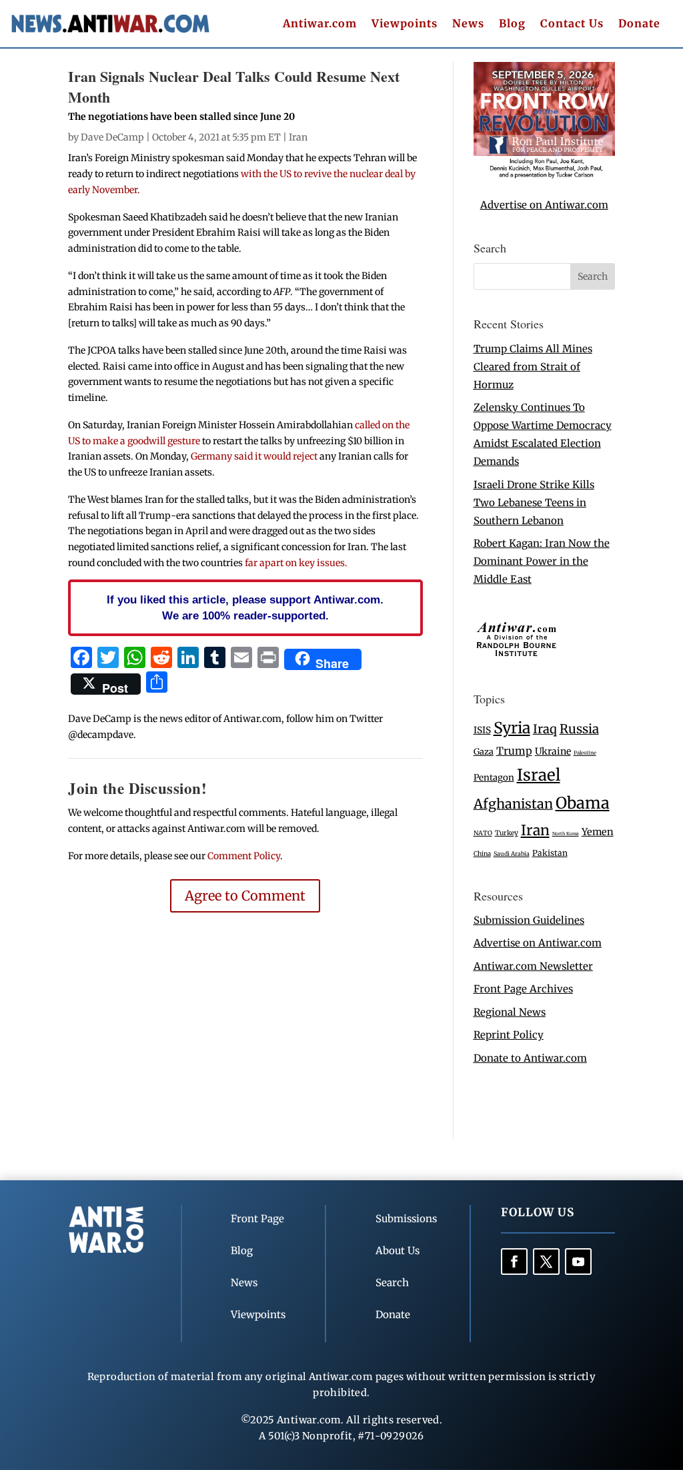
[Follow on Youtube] (578, 1261)
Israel (538, 775)
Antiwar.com (320, 24)
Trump (514, 751)
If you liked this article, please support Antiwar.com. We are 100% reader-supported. (245, 607)
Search (392, 1282)
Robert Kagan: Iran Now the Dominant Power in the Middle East (542, 561)
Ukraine (553, 751)
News (468, 24)
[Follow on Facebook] (514, 1261)
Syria (512, 727)
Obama (583, 803)
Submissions (406, 1218)
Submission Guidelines (529, 920)
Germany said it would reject (254, 456)
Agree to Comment (245, 895)
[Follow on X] (546, 1261)
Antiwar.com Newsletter (533, 966)
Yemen (598, 832)
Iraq (545, 729)
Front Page (257, 1218)
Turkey (506, 833)
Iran (298, 137)
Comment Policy (243, 856)
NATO (483, 833)
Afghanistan (513, 803)
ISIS (482, 730)
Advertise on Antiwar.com (544, 204)
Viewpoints (405, 24)
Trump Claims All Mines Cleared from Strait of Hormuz (533, 366)
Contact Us (572, 24)
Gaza (484, 751)
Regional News (510, 1012)
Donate (639, 24)
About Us (398, 1250)
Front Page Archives (523, 988)
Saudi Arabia (512, 853)
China (482, 854)
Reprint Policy (509, 1034)
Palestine (585, 752)
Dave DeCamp (112, 137)
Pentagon (494, 777)
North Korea (565, 834)
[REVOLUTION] (544, 175)
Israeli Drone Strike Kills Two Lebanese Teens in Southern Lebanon (534, 502)
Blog (512, 24)
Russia (579, 729)
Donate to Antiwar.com (530, 1058)
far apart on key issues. (296, 563)
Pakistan (550, 853)
